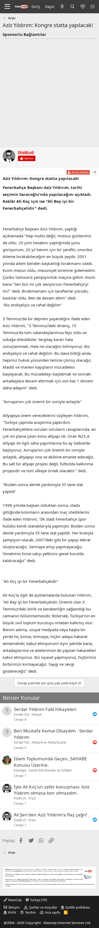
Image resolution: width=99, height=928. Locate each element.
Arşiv (32, 798)
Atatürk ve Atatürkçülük (49, 742)
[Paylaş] (95, 172)
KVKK (12, 912)
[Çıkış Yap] (93, 6)
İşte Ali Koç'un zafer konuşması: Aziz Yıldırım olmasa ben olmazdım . (51, 790)
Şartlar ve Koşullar (43, 907)
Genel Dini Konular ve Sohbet (50, 770)
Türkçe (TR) (38, 899)
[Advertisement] (49, 91)
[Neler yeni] (62, 6)
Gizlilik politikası (77, 907)
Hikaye (37, 714)
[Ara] (72, 6)
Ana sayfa (52, 912)
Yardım (30, 912)
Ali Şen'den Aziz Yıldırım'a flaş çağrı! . (51, 815)
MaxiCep (14, 899)
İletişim (14, 907)
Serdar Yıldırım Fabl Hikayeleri (45, 709)
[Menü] (7, 6)
